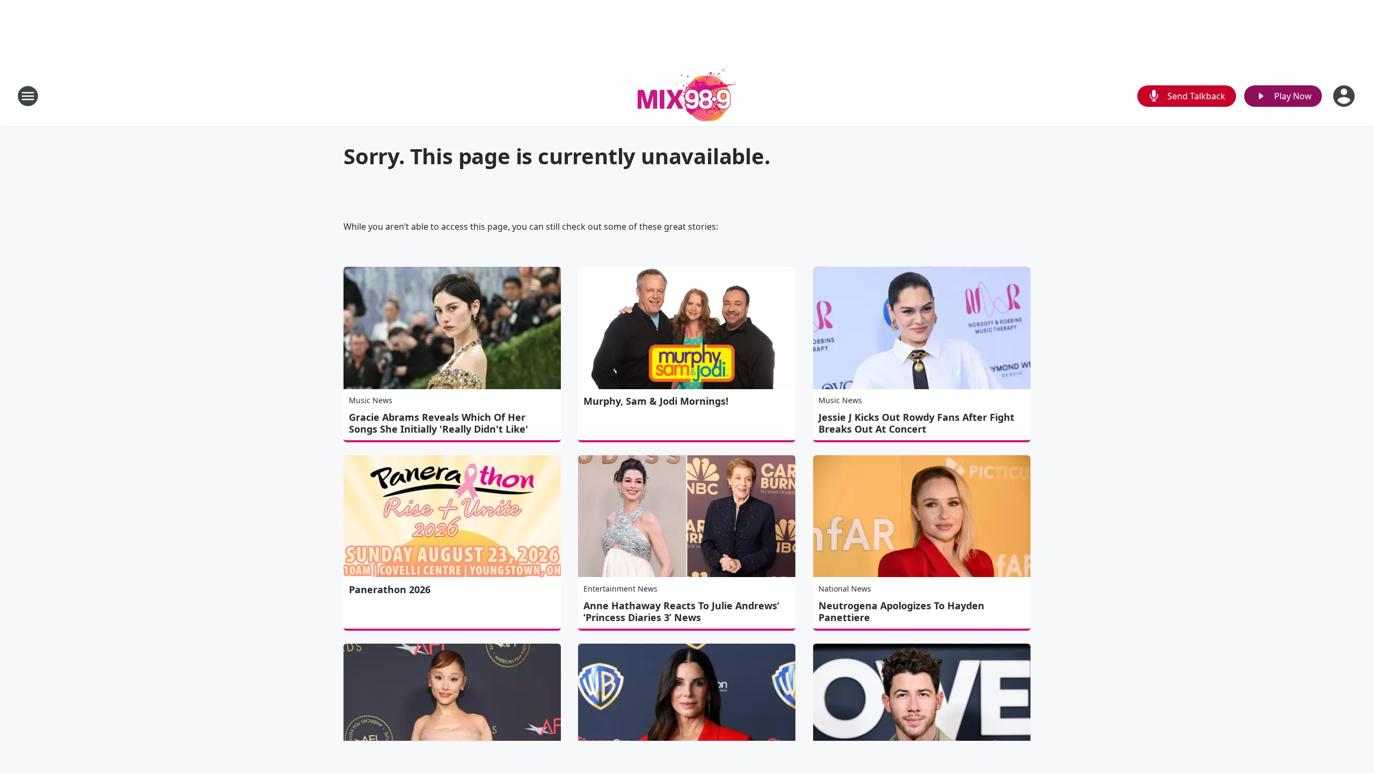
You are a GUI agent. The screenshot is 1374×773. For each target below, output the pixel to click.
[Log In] (1345, 96)
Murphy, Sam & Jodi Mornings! (655, 401)
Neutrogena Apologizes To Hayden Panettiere (901, 611)
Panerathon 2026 (389, 589)
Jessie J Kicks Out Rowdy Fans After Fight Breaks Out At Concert (916, 423)
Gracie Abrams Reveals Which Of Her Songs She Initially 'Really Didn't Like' (438, 423)
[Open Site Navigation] (28, 96)
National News (844, 589)
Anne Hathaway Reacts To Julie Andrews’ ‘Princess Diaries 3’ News (681, 611)
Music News (370, 400)
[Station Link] (687, 96)
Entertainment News (620, 589)
